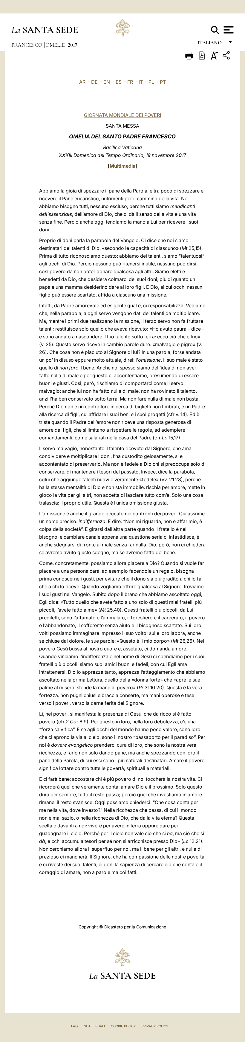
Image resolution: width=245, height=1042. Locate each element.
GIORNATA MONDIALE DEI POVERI (122, 115)
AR (82, 82)
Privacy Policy (155, 1026)
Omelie (55, 45)
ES (119, 82)
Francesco (27, 45)
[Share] (227, 56)
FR (130, 82)
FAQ (74, 1026)
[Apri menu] (228, 30)
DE (94, 82)
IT (141, 82)
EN (106, 82)
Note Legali (94, 1026)
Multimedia (122, 166)
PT (163, 82)
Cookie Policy (123, 1026)
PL (151, 82)
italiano (211, 44)
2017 (72, 45)
